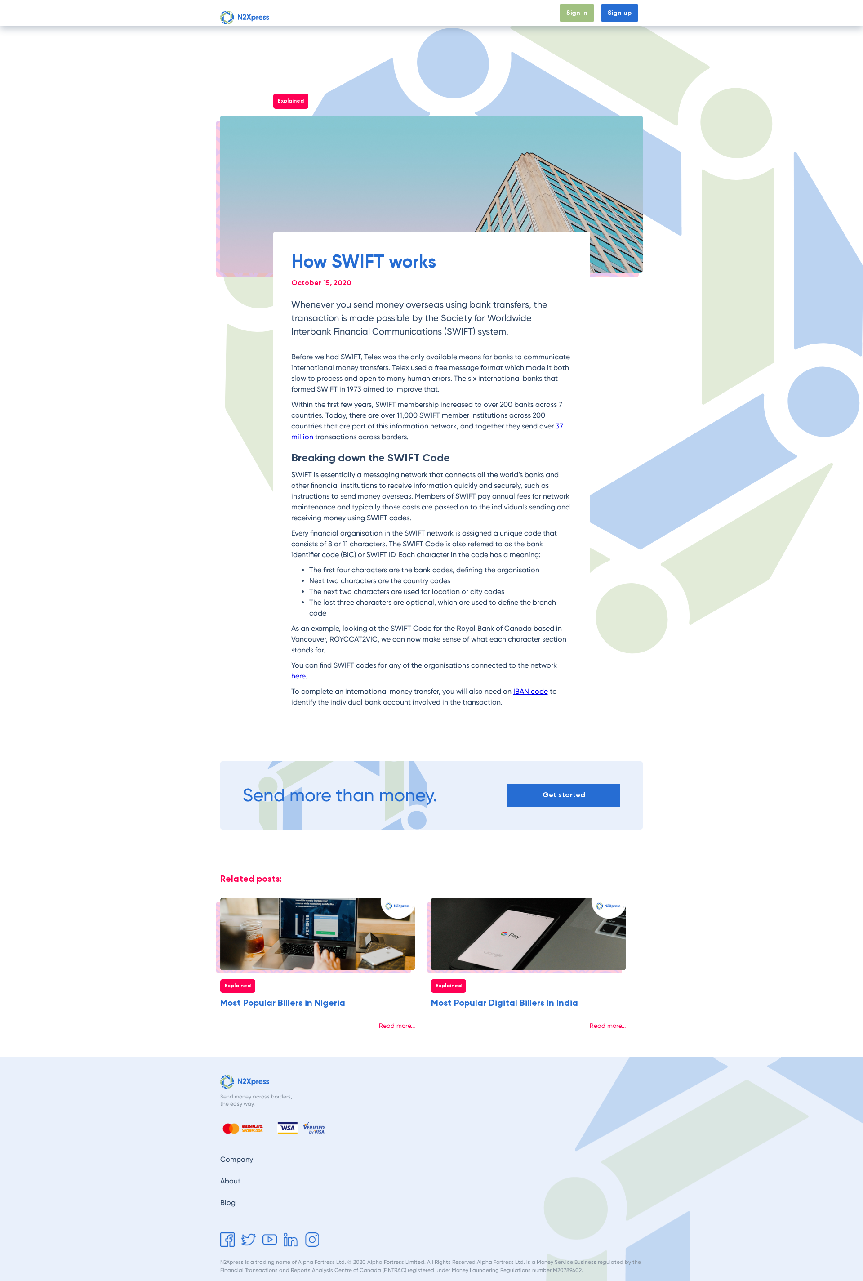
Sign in (576, 13)
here (298, 676)
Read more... (397, 1025)
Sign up (620, 13)
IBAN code (530, 691)
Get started (564, 795)
